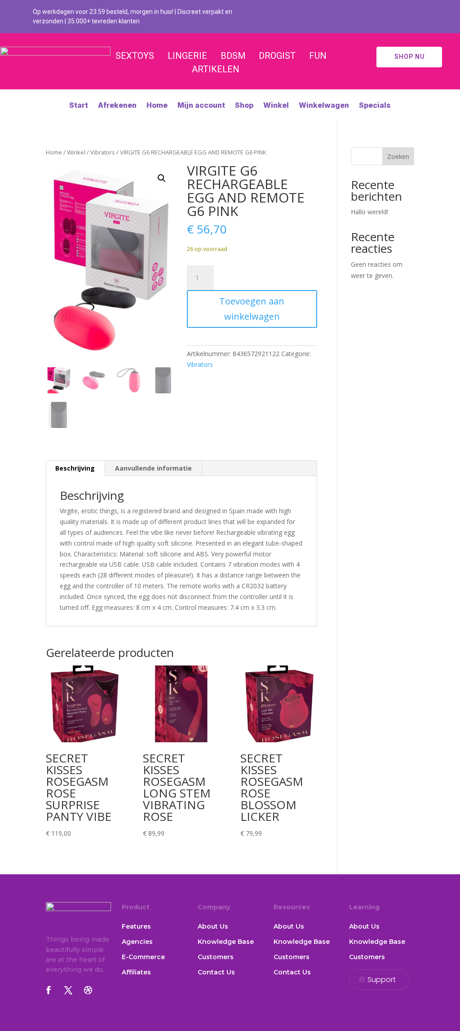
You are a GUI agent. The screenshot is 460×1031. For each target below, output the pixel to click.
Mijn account (201, 106)
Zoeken (398, 156)
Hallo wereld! (369, 211)
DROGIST (277, 55)
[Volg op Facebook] (48, 990)
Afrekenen (117, 106)
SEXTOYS (134, 55)
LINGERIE (187, 55)
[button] (162, 178)
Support (381, 979)
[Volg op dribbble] (88, 990)
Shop (244, 106)
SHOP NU (409, 56)
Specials (375, 106)
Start (78, 106)
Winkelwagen (324, 106)
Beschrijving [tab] (75, 468)
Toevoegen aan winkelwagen (251, 308)
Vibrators (102, 152)
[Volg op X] (68, 990)
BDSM (233, 55)
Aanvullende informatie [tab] (153, 468)
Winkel (276, 106)
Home (157, 106)
